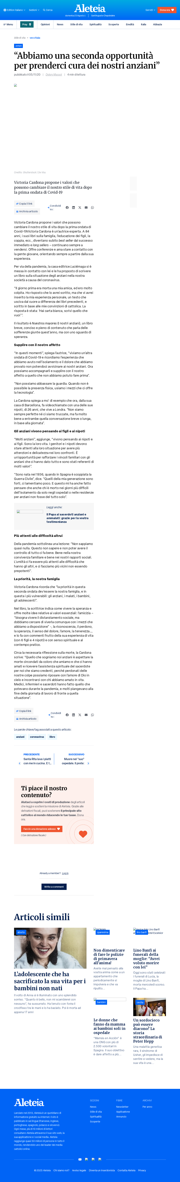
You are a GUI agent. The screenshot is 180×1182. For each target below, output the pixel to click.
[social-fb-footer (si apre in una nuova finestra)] (86, 1159)
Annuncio (121, 1116)
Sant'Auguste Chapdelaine (103, 15)
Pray (24, 24)
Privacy (142, 1170)
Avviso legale (79, 1170)
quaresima (102, 932)
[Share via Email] (86, 207)
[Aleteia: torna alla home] (90, 8)
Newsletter (122, 1106)
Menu (10, 24)
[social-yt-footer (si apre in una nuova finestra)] (80, 1159)
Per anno (147, 1106)
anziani (20, 736)
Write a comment (54, 886)
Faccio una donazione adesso (40, 829)
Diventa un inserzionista (102, 1170)
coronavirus (37, 736)
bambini (101, 1002)
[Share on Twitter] (79, 207)
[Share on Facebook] (67, 207)
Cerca (49, 10)
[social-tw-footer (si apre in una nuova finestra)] (93, 1159)
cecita (140, 1002)
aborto (21, 932)
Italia (143, 24)
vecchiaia (35, 37)
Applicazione (123, 1111)
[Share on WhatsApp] (92, 207)
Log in (65, 873)
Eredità (130, 24)
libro (52, 736)
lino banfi (142, 932)
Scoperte (113, 24)
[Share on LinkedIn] (73, 207)
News (60, 24)
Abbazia (157, 24)
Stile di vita (76, 24)
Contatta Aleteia (126, 1170)
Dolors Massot (54, 74)
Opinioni (45, 24)
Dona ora (165, 10)
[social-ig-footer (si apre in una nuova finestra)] (100, 1159)
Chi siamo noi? (61, 1170)
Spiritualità (95, 24)
